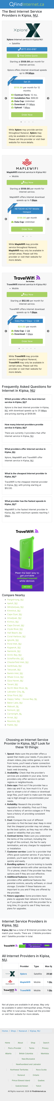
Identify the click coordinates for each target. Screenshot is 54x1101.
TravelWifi (25, 990)
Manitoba (45, 1053)
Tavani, (12, 684)
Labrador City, (16, 691)
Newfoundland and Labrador (28, 1064)
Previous (6, 98)
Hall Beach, (14, 632)
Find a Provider (14, 1048)
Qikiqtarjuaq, (15, 607)
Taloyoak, (14, 669)
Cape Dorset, (15, 625)
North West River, (17, 688)
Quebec (41, 1080)
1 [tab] (21, 122)
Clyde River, (15, 629)
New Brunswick (28, 1059)
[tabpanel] (27, 98)
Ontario (36, 1075)
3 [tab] (29, 122)
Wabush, (13, 706)
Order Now (27, 114)
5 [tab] (35, 348)
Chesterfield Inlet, (18, 662)
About (20, 1043)
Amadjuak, (14, 618)
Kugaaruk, (14, 647)
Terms (31, 1048)
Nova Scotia (41, 1070)
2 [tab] (25, 122)
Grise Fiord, (14, 695)
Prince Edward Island (21, 1080)
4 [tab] (33, 122)
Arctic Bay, (14, 654)
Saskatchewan (21, 1086)
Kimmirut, (13, 610)
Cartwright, (14, 713)
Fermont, (13, 710)
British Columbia (26, 1053)
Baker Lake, (15, 702)
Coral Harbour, (16, 636)
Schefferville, (15, 658)
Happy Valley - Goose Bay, (22, 699)
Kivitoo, (13, 621)
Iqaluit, (12, 603)
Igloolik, (13, 640)
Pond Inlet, (14, 643)
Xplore (23, 973)
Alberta (8, 1053)
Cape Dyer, (14, 614)
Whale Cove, (15, 677)
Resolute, (13, 721)
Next (48, 98)
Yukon (38, 1086)
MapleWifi (25, 982)
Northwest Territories (19, 1070)
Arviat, (12, 717)
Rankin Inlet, (15, 673)
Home (7, 1043)
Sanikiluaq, (14, 666)
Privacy (45, 1048)
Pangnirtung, (15, 599)
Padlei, (12, 724)
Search (46, 1043)
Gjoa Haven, (15, 680)
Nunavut (21, 1075)
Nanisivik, (13, 651)
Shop (33, 1043)
